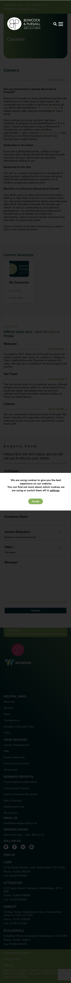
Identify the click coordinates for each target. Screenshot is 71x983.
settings (54, 490)
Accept (35, 501)
